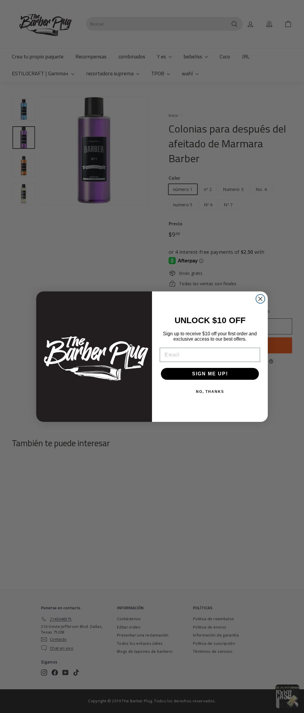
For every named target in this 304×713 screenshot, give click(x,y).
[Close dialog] (260, 298)
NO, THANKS (210, 392)
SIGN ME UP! (210, 373)
